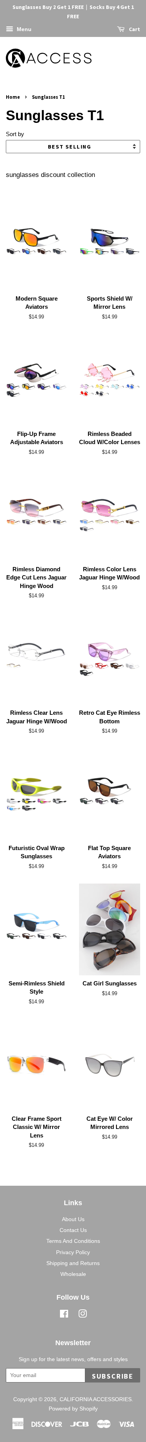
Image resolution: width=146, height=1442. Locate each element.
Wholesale (73, 1274)
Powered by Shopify (73, 1408)
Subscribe (113, 1376)
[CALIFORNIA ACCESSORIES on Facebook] (64, 1315)
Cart (134, 29)
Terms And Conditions (73, 1241)
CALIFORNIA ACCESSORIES (96, 1399)
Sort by (15, 134)
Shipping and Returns (73, 1263)
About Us (73, 1219)
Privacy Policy (73, 1252)
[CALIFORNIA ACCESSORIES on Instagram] (82, 1315)
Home (13, 97)
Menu (23, 29)
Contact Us (73, 1230)
